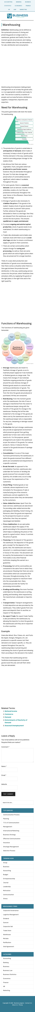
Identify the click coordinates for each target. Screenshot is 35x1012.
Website (4, 784)
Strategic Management (11, 847)
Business (6, 866)
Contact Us (28, 1003)
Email (3, 775)
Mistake (5, 938)
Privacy (21, 1005)
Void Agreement (8, 946)
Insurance (6, 842)
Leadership (7, 886)
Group (5, 862)
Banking (6, 962)
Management (7, 826)
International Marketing (11, 831)
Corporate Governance (11, 910)
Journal (5, 882)
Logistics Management (11, 914)
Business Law (7, 970)
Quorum (5, 922)
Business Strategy (9, 835)
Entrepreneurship (9, 878)
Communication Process (11, 815)
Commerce (9, 714)
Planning (6, 819)
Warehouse (7, 934)
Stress (5, 898)
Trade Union (7, 930)
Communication (8, 894)
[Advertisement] (17, 66)
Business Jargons (19, 1003)
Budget (5, 874)
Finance (5, 982)
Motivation (6, 890)
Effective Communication (11, 838)
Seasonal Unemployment (14, 726)
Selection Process (9, 850)
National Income (11, 711)
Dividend (6, 918)
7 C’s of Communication (11, 822)
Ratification (7, 942)
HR (4, 986)
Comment (5, 747)
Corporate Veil (8, 926)
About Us (15, 1005)
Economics (6, 978)
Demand (8, 717)
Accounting (7, 870)
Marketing (6, 990)
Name (4, 766)
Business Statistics (9, 974)
